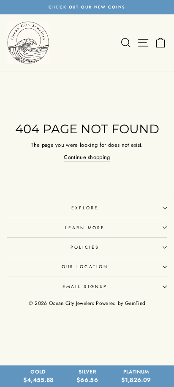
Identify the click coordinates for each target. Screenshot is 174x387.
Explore (85, 208)
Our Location (85, 266)
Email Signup (85, 286)
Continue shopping (87, 157)
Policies (85, 247)
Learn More (85, 228)
